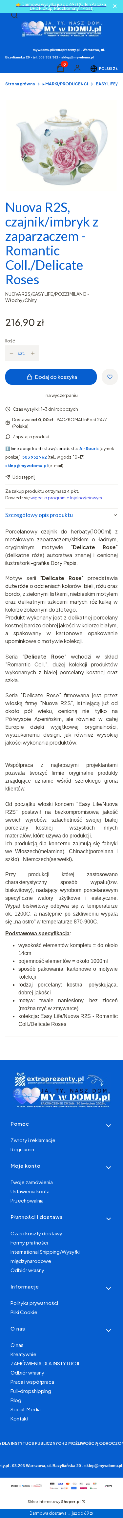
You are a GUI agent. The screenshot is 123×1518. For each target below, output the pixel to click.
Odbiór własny (27, 1270)
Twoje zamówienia (31, 1182)
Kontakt (19, 1418)
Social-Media (25, 1409)
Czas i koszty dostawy (36, 1233)
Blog (15, 1400)
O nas (17, 1345)
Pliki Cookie (23, 1312)
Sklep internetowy (54, 1501)
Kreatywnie (23, 1354)
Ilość (10, 340)
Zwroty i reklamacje (32, 1140)
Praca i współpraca (32, 1381)
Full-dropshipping (30, 1391)
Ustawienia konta (30, 1191)
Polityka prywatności (34, 1303)
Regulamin (22, 1149)
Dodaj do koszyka (56, 377)
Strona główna (20, 83)
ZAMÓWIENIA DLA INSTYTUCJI (44, 1363)
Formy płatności (29, 1242)
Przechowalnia (27, 1200)
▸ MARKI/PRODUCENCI (65, 83)
